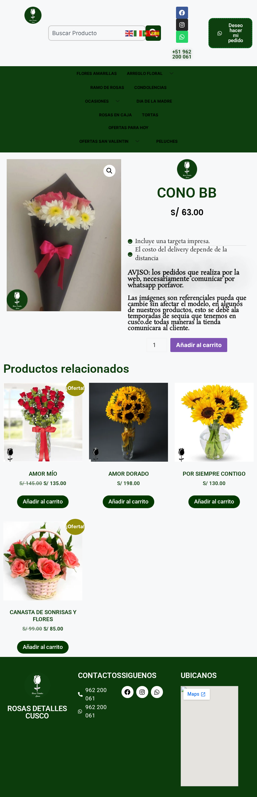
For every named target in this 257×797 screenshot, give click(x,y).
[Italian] (138, 32)
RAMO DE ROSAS (107, 87)
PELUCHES (167, 141)
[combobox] (97, 33)
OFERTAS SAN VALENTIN (103, 141)
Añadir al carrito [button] (43, 501)
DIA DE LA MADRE (154, 101)
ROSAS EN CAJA (115, 114)
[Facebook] (182, 13)
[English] (129, 32)
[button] (109, 171)
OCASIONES (97, 101)
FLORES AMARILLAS (97, 73)
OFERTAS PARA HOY (128, 127)
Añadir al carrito (199, 345)
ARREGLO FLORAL (145, 73)
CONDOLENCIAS (150, 87)
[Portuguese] (147, 32)
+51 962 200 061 (182, 54)
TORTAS (150, 114)
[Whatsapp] (182, 37)
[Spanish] (155, 32)
